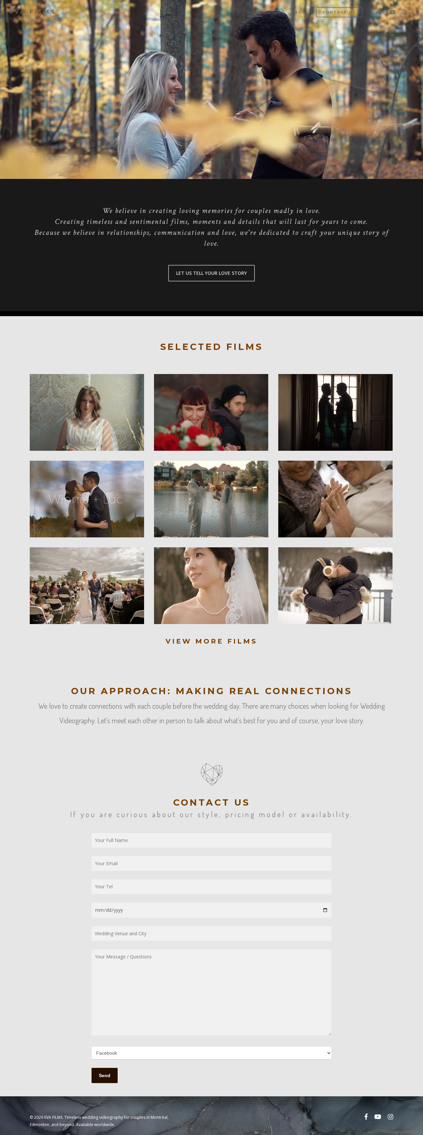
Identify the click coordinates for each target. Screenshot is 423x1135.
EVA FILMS (33, 12)
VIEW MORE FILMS (211, 641)
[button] (211, 273)
